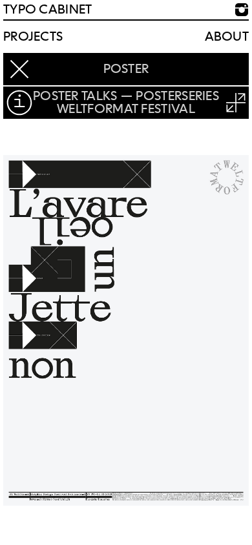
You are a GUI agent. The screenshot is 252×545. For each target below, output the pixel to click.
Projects (33, 36)
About (227, 36)
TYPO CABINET (47, 9)
